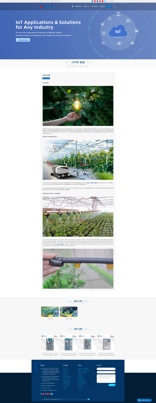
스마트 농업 (80, 66)
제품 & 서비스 (79, 6)
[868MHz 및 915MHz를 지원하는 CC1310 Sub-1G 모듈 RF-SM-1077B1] (106, 343)
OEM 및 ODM (66, 383)
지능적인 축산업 (68, 318)
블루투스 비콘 (66, 379)
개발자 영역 (65, 372)
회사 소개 (102, 6)
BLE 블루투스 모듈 (82, 381)
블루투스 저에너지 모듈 (83, 368)
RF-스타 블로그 (66, 385)
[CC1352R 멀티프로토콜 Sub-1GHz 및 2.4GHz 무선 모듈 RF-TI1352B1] (50, 343)
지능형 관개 (49, 318)
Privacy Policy (76, 399)
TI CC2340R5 (81, 379)
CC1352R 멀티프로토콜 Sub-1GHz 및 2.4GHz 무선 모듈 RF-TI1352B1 (50, 354)
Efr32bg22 (80, 377)
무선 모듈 (80, 385)
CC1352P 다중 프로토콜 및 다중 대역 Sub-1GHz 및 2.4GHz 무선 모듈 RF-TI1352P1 (69, 354)
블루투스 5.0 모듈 (82, 372)
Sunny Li (48, 388)
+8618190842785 (52, 390)
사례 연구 (65, 387)
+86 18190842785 (46, 1)
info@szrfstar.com (57, 1)
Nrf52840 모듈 (81, 383)
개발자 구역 (86, 6)
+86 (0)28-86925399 (50, 383)
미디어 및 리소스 (94, 6)
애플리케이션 (73, 66)
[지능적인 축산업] (68, 312)
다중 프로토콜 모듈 (67, 377)
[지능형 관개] (50, 312)
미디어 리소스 (66, 374)
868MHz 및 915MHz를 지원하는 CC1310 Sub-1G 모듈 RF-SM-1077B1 (106, 354)
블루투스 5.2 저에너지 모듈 (84, 370)
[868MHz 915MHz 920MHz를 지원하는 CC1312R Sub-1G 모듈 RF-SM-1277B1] (87, 343)
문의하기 (109, 6)
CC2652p (80, 374)
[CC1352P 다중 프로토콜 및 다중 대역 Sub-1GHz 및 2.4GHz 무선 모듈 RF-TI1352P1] (68, 343)
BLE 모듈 (80, 387)
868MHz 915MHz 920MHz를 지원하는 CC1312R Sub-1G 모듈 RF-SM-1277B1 (87, 354)
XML (66, 399)
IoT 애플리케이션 (67, 381)
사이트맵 (70, 399)
